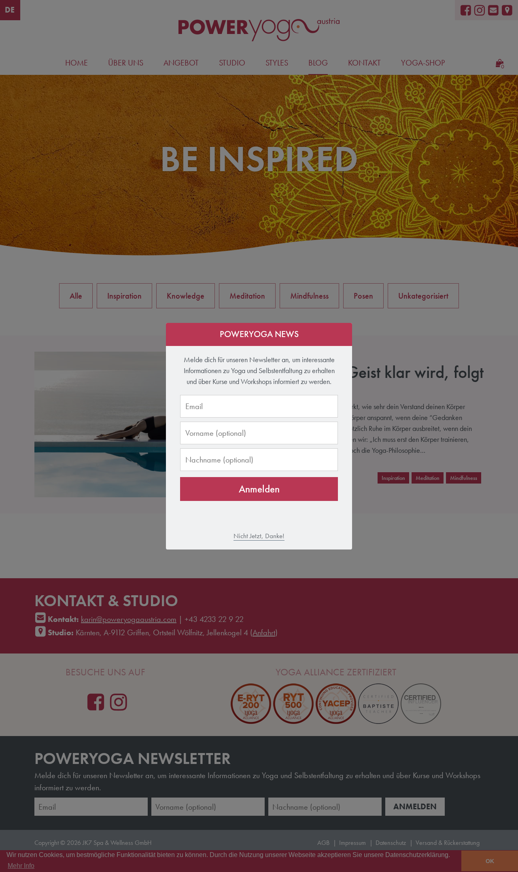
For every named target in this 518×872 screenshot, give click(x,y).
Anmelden (259, 489)
